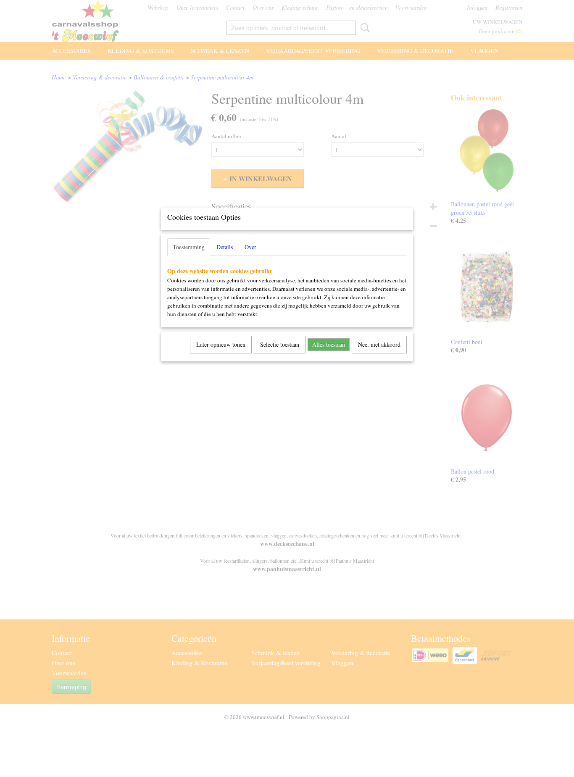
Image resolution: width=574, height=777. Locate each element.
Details (224, 247)
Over (250, 247)
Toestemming (189, 247)
